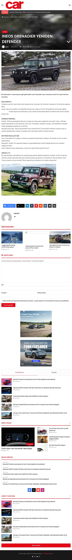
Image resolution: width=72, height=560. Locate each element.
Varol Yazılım (49, 553)
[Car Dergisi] (15, 5)
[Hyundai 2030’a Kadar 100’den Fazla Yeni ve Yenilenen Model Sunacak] (6, 390)
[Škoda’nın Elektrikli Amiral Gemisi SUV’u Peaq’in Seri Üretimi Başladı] (6, 407)
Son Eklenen (19, 372)
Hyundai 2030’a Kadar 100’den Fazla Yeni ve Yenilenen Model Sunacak (37, 388)
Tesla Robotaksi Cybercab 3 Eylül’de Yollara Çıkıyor (24, 12)
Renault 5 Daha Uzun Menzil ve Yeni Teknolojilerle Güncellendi (34, 379)
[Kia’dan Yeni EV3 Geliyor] (42, 447)
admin (7, 47)
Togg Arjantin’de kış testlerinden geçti (8, 246)
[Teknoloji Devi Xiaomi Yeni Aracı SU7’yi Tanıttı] (36, 237)
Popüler (54, 372)
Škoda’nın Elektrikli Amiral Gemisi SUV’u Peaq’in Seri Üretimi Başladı (36, 405)
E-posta (4, 292)
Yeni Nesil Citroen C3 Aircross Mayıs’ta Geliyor (59, 246)
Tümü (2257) (36, 545)
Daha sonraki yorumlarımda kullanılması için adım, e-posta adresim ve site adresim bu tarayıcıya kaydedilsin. (36, 301)
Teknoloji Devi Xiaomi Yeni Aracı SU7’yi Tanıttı (34, 247)
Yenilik (12, 17)
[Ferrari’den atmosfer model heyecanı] (42, 431)
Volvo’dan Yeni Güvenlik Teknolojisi (16, 448)
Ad (2, 284)
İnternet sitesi (41, 292)
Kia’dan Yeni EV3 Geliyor (57, 445)
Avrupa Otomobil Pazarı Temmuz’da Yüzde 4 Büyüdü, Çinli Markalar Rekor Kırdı (40, 413)
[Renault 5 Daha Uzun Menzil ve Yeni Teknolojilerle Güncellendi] (6, 382)
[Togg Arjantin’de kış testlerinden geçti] (12, 237)
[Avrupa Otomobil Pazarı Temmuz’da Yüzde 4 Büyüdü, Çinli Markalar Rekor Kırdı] (6, 415)
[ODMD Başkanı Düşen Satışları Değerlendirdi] (42, 439)
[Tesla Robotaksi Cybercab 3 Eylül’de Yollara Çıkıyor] (6, 398)
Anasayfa (6, 17)
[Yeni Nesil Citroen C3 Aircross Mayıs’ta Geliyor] (60, 237)
